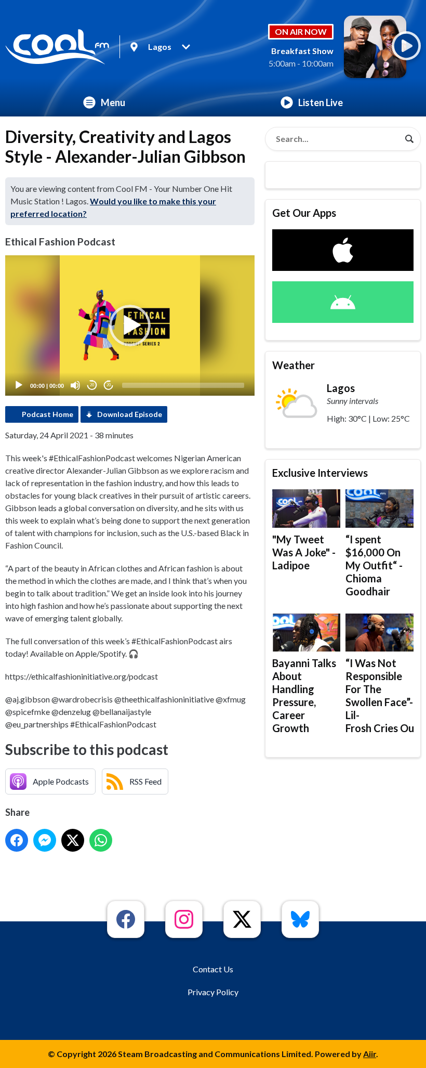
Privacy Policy (213, 992)
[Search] (409, 139)
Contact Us (213, 969)
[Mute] (75, 385)
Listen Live (320, 102)
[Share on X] (72, 840)
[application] (130, 325)
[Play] (19, 385)
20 (92, 385)
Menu (113, 102)
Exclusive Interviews (320, 472)
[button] (130, 325)
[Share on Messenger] (44, 840)
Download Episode (129, 414)
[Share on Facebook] (16, 840)
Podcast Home (47, 414)
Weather (293, 365)
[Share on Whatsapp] (100, 840)
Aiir (369, 1054)
